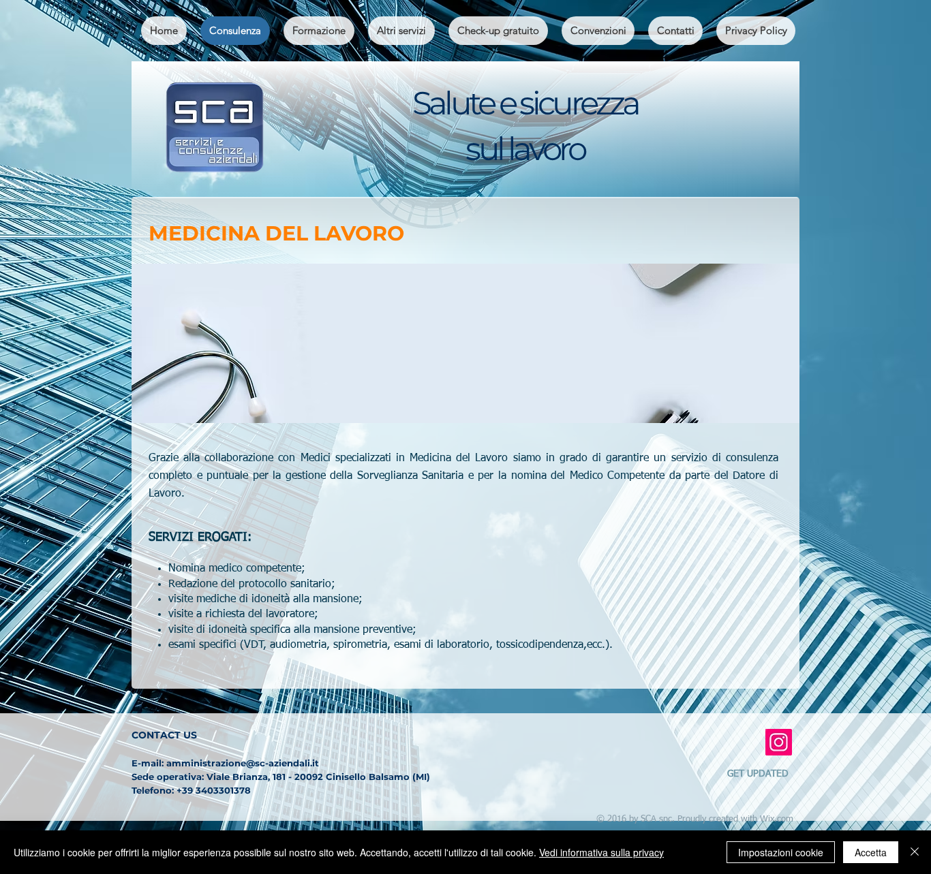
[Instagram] (778, 742)
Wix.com (776, 819)
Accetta (871, 852)
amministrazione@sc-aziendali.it (242, 763)
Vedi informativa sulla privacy (601, 852)
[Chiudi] (914, 852)
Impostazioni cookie (780, 852)
